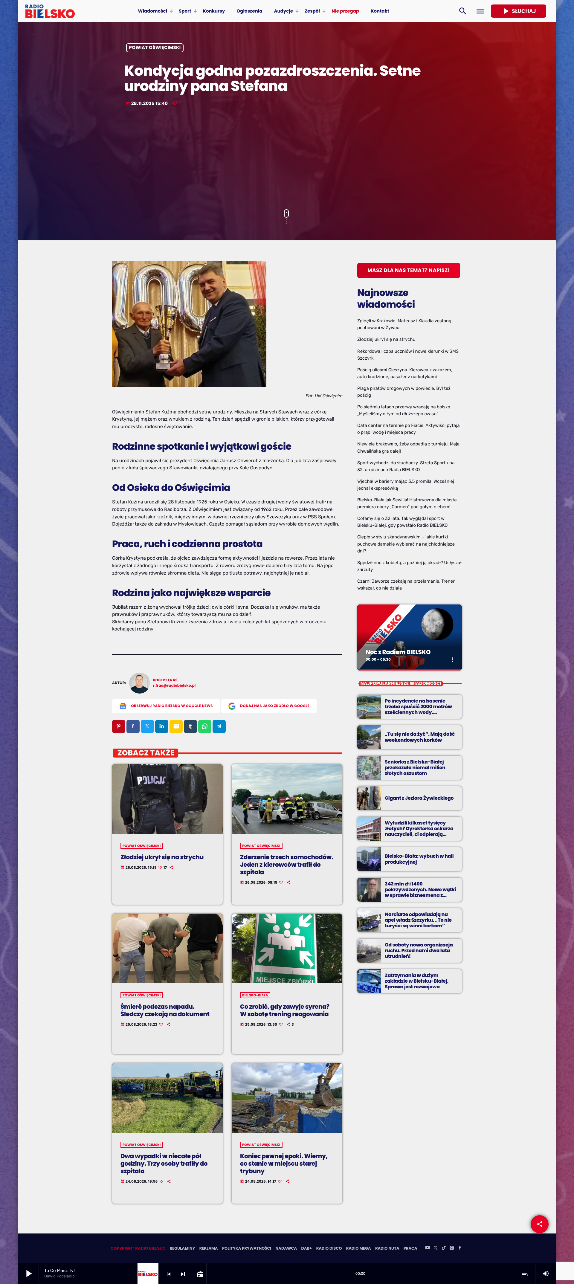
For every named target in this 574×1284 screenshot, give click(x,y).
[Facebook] (459, 1248)
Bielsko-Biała (255, 995)
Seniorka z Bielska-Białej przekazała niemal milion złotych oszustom (415, 767)
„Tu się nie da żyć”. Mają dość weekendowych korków (420, 737)
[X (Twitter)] (435, 1248)
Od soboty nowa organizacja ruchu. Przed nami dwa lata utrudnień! (419, 950)
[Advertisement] (287, 158)
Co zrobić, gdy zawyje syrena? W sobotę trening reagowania (284, 1010)
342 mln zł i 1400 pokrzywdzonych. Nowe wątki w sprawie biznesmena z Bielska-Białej (420, 892)
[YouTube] (427, 1248)
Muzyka (375, 640)
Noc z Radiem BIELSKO (398, 652)
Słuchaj (518, 11)
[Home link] (50, 11)
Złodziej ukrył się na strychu (162, 857)
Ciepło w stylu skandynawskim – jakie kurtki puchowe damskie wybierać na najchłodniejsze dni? (406, 543)
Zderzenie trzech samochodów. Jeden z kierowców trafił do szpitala (286, 864)
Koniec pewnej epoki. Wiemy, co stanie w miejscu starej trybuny (284, 1163)
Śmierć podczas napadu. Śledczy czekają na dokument (165, 1010)
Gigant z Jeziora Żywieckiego (419, 798)
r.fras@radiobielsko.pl (174, 685)
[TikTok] (443, 1248)
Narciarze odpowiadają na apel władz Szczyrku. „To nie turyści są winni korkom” (418, 920)
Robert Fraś (165, 680)
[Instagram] (451, 1248)
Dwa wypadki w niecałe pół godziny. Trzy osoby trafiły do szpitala (163, 1163)
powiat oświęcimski (155, 48)
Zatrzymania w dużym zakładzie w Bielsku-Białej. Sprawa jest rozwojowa (416, 981)
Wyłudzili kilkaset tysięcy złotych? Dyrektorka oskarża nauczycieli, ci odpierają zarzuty (419, 831)
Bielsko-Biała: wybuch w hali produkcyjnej (419, 859)
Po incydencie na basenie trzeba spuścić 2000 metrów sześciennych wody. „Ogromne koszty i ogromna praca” (418, 712)
